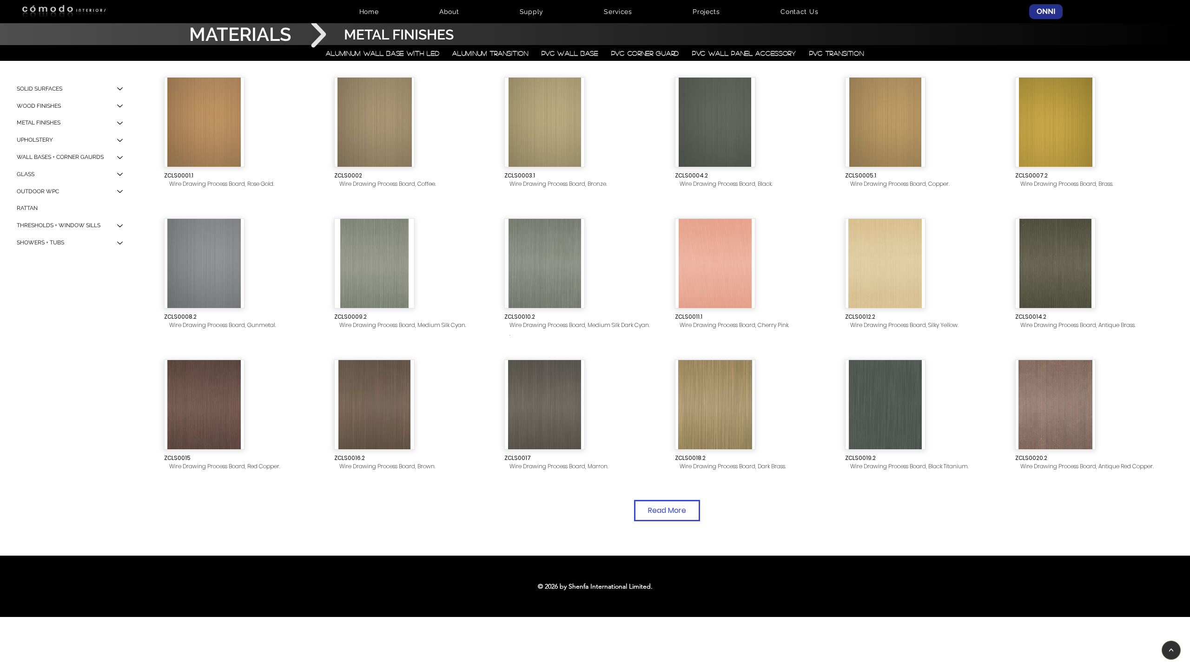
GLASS (25, 174)
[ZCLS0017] (544, 405)
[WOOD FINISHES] (120, 106)
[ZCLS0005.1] (885, 122)
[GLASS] (120, 174)
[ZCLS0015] (204, 405)
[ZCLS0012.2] (885, 263)
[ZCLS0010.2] (544, 263)
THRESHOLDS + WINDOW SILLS (58, 225)
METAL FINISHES (38, 122)
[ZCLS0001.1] (204, 122)
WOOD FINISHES (39, 106)
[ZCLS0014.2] (1055, 263)
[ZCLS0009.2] (374, 263)
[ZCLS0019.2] (885, 405)
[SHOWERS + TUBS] (120, 242)
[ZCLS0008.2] (204, 263)
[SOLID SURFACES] (120, 89)
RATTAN (27, 208)
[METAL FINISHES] (120, 122)
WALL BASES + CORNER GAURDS (60, 157)
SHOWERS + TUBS (40, 242)
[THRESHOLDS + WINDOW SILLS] (120, 225)
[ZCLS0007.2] (1055, 122)
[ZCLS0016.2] (374, 405)
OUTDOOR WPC (38, 191)
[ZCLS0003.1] (544, 122)
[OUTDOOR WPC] (120, 191)
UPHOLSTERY (35, 140)
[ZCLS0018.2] (715, 405)
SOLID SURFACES (39, 88)
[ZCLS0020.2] (1055, 405)
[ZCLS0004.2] (715, 122)
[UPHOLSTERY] (120, 140)
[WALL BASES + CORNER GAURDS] (120, 157)
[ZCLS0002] (374, 122)
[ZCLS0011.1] (715, 263)
